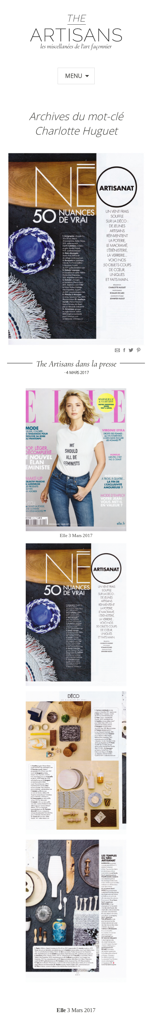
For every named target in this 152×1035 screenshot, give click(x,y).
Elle (61, 1010)
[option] (76, 249)
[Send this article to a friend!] (118, 350)
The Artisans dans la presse (76, 364)
